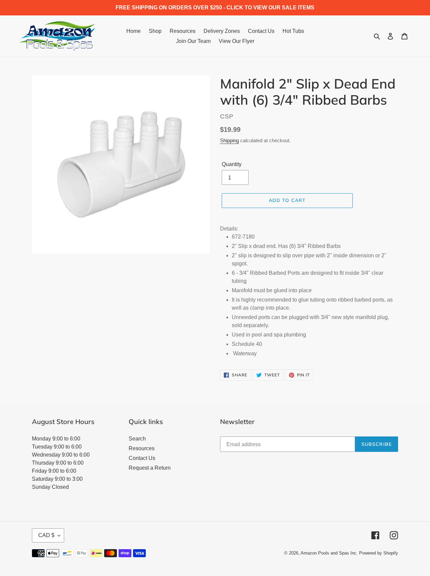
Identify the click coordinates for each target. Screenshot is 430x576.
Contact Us (142, 458)
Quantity (232, 164)
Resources (142, 448)
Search (137, 438)
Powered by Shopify (378, 553)
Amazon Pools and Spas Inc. (329, 553)
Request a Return (150, 468)
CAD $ (46, 535)
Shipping (229, 140)
